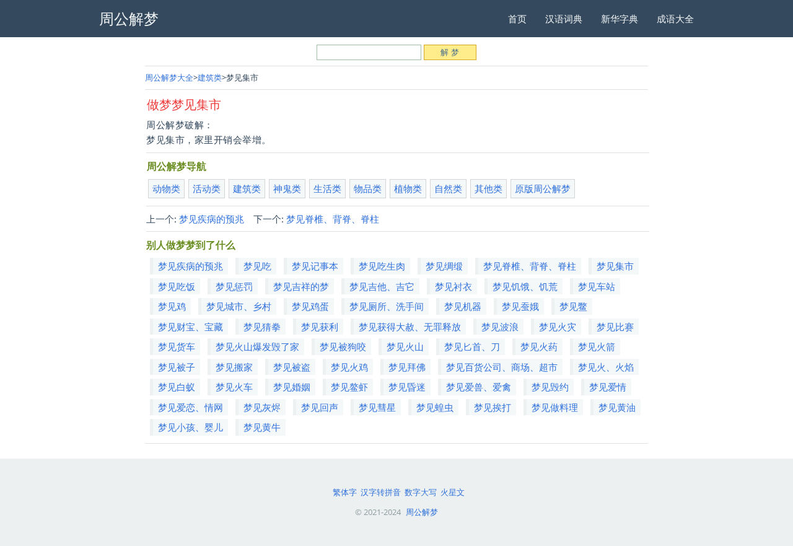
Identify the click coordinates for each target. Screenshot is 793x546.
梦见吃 (257, 266)
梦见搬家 (234, 367)
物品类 (368, 188)
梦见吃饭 (176, 286)
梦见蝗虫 (434, 407)
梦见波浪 (500, 326)
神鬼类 (287, 188)
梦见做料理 (555, 407)
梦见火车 (234, 387)
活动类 (207, 188)
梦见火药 (539, 346)
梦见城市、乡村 (238, 306)
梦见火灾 (557, 326)
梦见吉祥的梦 (301, 286)
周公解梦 (422, 511)
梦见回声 (319, 407)
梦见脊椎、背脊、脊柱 (332, 219)
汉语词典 (563, 18)
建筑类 (210, 77)
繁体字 (345, 492)
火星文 (452, 492)
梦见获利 (319, 326)
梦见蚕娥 (520, 306)
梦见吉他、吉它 (381, 286)
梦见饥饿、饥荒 (525, 286)
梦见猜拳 (262, 326)
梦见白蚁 (176, 387)
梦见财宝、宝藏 (190, 326)
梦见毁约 (550, 387)
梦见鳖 (573, 306)
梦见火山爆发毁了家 (257, 346)
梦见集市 (615, 266)
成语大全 (675, 18)
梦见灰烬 (262, 407)
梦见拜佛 (407, 367)
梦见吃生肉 (382, 266)
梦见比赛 (615, 326)
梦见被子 (176, 367)
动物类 (166, 188)
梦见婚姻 (291, 387)
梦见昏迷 (407, 387)
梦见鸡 (172, 306)
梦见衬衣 (453, 286)
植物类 (408, 188)
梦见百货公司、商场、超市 (502, 367)
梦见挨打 (492, 407)
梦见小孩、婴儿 (190, 427)
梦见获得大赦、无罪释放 (410, 326)
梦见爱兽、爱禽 (478, 387)
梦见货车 (176, 346)
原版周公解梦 (543, 188)
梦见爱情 (607, 387)
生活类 (327, 188)
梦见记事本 (315, 266)
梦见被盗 (291, 367)
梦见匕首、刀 (472, 346)
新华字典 (619, 18)
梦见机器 (462, 306)
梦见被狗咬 (343, 346)
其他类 (488, 188)
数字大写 (421, 492)
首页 (517, 18)
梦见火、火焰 (606, 367)
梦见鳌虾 (349, 387)
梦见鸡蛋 (310, 306)
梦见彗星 (377, 407)
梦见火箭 (596, 346)
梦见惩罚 (234, 286)
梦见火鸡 (349, 367)
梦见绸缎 (444, 266)
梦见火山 (405, 346)
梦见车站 (596, 286)
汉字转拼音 (381, 492)
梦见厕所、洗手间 (386, 306)
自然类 (448, 188)
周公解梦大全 (169, 77)
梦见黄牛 (262, 427)
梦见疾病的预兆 (211, 219)
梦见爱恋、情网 (190, 407)
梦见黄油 (617, 407)
